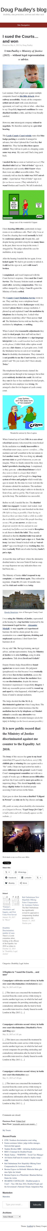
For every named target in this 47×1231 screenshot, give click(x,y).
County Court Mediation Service (20, 297)
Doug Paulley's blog (23, 9)
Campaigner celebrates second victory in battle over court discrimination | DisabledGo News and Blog (23, 1027)
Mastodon (6, 1196)
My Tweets (7, 1130)
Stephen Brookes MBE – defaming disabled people (23, 1149)
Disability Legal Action (20, 963)
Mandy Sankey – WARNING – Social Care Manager (23, 1154)
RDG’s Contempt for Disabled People (18, 1151)
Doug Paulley (28, 45)
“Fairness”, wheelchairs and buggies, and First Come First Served (9, 911)
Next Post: (20, 1124)
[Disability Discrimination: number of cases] (12, 941)
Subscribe (37, 1204)
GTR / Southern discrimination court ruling (20, 1140)
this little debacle (27, 96)
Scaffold (30, 1226)
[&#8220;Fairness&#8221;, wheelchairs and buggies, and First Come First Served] (11, 901)
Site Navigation (23, 25)
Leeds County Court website (19, 135)
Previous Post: (14, 1121)
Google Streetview (11, 612)
